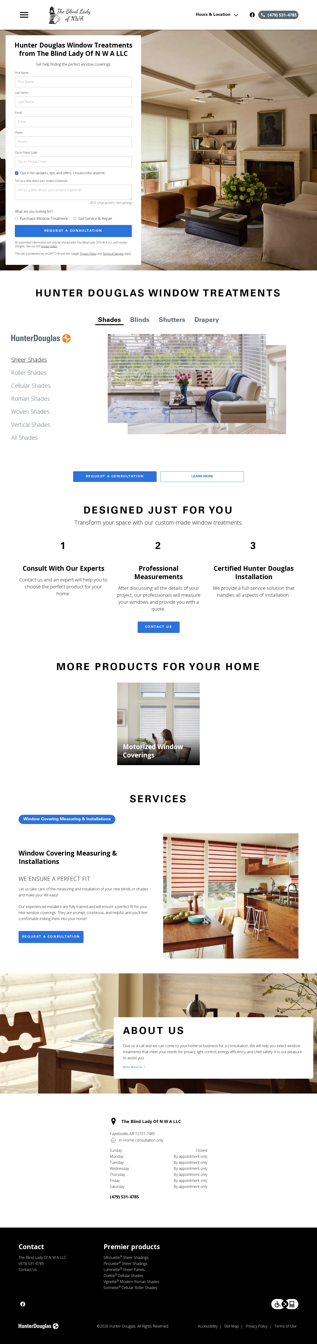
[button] (24, 14)
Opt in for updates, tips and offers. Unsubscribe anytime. (62, 173)
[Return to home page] (103, 15)
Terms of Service (113, 254)
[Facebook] (252, 15)
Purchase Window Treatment (44, 218)
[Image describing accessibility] (284, 1304)
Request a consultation (51, 937)
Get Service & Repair (95, 218)
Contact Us (158, 627)
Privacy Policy (88, 254)
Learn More (202, 476)
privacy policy (49, 246)
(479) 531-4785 (124, 1197)
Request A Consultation (115, 476)
